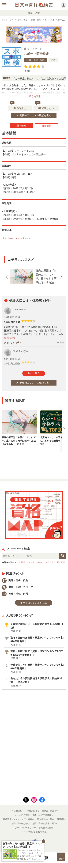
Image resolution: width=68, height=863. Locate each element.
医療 (53, 59)
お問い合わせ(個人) (20, 823)
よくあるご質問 (22, 815)
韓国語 (21, 562)
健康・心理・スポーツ (20, 587)
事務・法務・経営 (18, 593)
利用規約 (61, 819)
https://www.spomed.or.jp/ (16, 238)
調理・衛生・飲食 (18, 580)
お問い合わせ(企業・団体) (44, 823)
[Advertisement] (34, 464)
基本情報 (21, 125)
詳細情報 (46, 125)
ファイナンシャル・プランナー (41, 562)
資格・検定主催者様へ (42, 815)
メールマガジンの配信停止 (34, 832)
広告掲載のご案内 (45, 819)
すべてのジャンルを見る (33, 602)
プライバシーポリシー (25, 827)
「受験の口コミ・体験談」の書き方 (41, 811)
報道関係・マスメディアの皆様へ (18, 819)
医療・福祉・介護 (36, 59)
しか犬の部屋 (16, 811)
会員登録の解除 (46, 827)
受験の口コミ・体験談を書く (33, 115)
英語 (63, 562)
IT (58, 562)
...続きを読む (34, 96)
